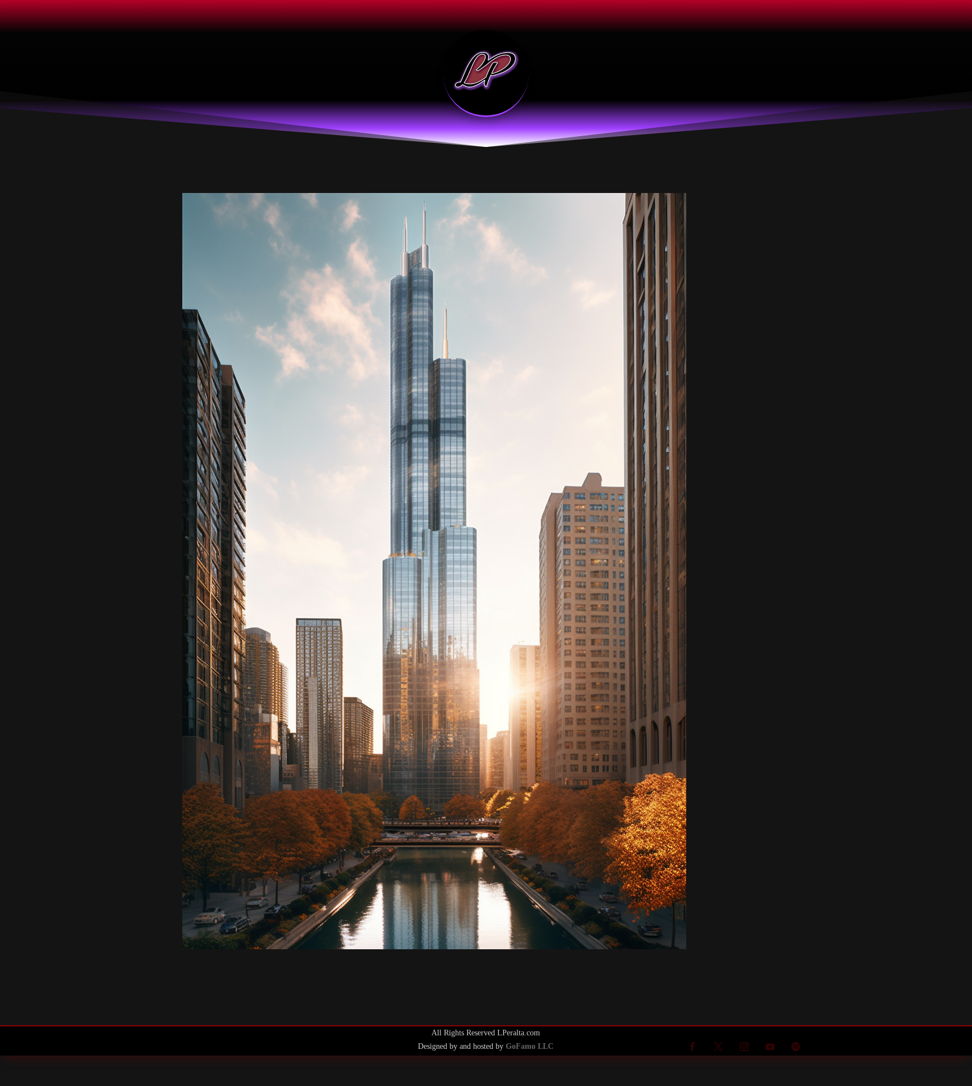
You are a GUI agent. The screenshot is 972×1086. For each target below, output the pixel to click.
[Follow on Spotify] (796, 1047)
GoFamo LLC (530, 1046)
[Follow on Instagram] (744, 1047)
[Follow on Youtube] (770, 1047)
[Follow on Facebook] (692, 1047)
